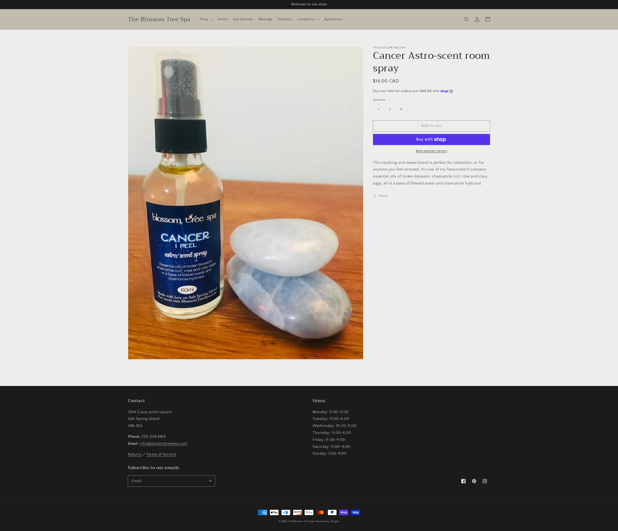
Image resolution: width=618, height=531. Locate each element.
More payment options (431, 151)
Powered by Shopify (327, 521)
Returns (135, 454)
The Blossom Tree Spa (301, 521)
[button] (206, 19)
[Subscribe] (209, 481)
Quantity (379, 99)
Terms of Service (161, 454)
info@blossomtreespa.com (164, 443)
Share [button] (383, 196)
